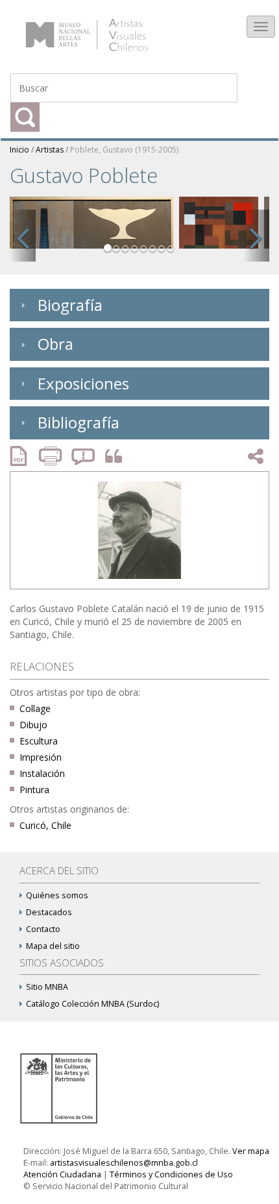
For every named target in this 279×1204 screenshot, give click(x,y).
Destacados (49, 912)
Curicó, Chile (45, 825)
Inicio (19, 149)
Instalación (42, 773)
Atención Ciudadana (62, 1174)
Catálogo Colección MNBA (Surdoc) (92, 1003)
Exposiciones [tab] (83, 383)
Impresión (40, 757)
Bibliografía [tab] (78, 422)
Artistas (50, 149)
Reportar (84, 456)
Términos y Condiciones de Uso (171, 1174)
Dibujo (33, 725)
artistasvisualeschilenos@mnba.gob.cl (124, 1162)
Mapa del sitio (53, 946)
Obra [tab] (55, 343)
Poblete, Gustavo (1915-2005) (124, 149)
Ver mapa (250, 1151)
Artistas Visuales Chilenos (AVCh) (103, 28)
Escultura (38, 741)
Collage (35, 708)
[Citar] (110, 457)
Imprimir (52, 456)
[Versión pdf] (23, 456)
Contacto (43, 929)
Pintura (34, 789)
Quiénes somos (57, 895)
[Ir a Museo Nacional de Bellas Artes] (61, 1087)
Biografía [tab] (70, 304)
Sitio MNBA (47, 986)
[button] (23, 236)
